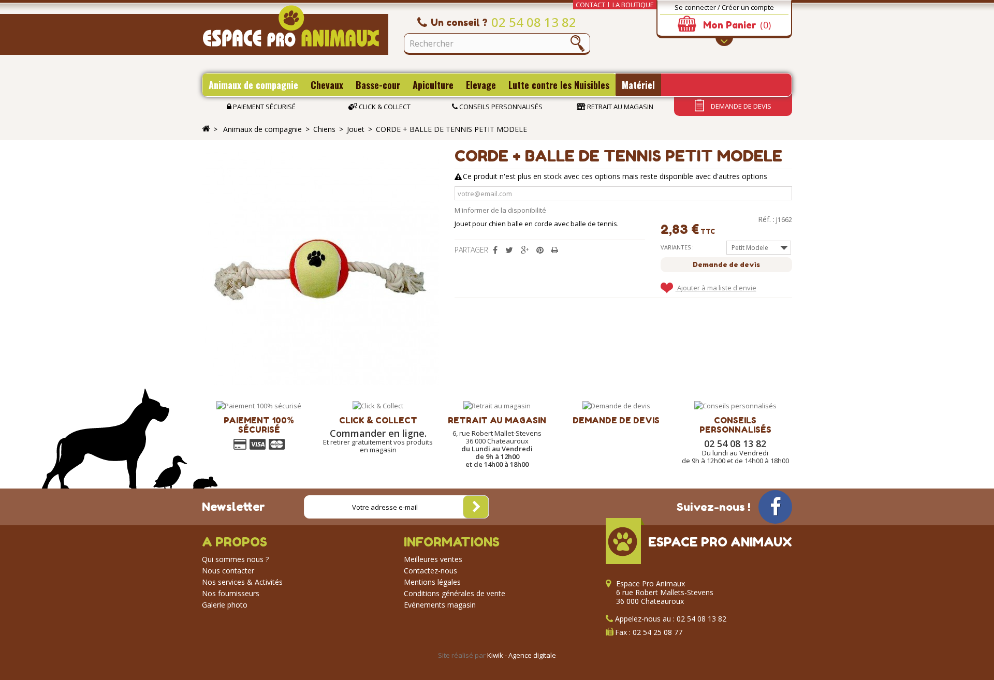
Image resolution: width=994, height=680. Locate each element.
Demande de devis (740, 106)
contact (590, 4)
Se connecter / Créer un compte (724, 7)
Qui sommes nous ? (235, 559)
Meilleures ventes (433, 559)
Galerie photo (224, 605)
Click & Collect (384, 106)
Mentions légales (432, 582)
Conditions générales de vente (454, 593)
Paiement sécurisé (263, 106)
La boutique (633, 4)
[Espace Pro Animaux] (295, 30)
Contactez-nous (430, 570)
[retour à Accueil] (206, 129)
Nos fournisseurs (230, 593)
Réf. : (766, 219)
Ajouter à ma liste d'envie (716, 287)
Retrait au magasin (619, 106)
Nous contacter (228, 570)
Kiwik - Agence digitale (521, 655)
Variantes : (677, 247)
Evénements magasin (440, 605)
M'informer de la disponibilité (500, 210)
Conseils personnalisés (500, 106)
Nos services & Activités (242, 582)
